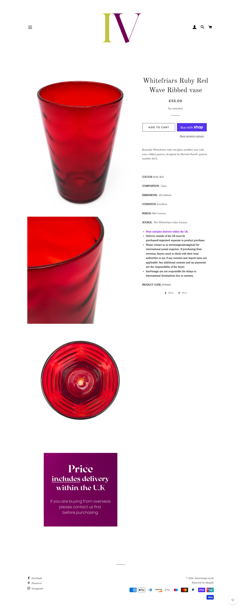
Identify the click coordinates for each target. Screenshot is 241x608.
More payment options (192, 136)
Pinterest (36, 583)
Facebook (36, 578)
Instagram (37, 588)
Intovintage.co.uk (204, 578)
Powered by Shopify (203, 582)
